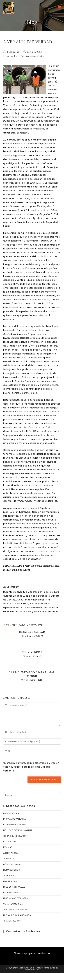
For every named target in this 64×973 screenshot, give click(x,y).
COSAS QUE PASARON (15, 836)
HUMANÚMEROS (11, 869)
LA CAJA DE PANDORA (14, 818)
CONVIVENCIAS (32, 652)
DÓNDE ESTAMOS (12, 864)
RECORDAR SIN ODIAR (14, 824)
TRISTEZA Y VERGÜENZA (15, 909)
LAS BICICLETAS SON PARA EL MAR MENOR (32, 674)
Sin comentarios (35, 56)
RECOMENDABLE (11, 892)
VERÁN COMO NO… (13, 903)
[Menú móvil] (59, 7)
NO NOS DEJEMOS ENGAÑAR (18, 830)
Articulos (12, 56)
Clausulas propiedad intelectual (32, 953)
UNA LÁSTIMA (10, 881)
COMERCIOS (9, 841)
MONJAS (7, 847)
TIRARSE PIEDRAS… (12, 920)
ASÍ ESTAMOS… (11, 852)
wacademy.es (32, 969)
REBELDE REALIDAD (32, 631)
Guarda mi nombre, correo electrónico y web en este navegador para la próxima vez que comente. (31, 766)
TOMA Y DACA (10, 858)
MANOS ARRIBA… (12, 813)
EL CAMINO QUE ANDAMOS (17, 915)
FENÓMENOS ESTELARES (15, 898)
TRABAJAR (8, 875)
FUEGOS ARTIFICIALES (14, 886)
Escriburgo (13, 52)
